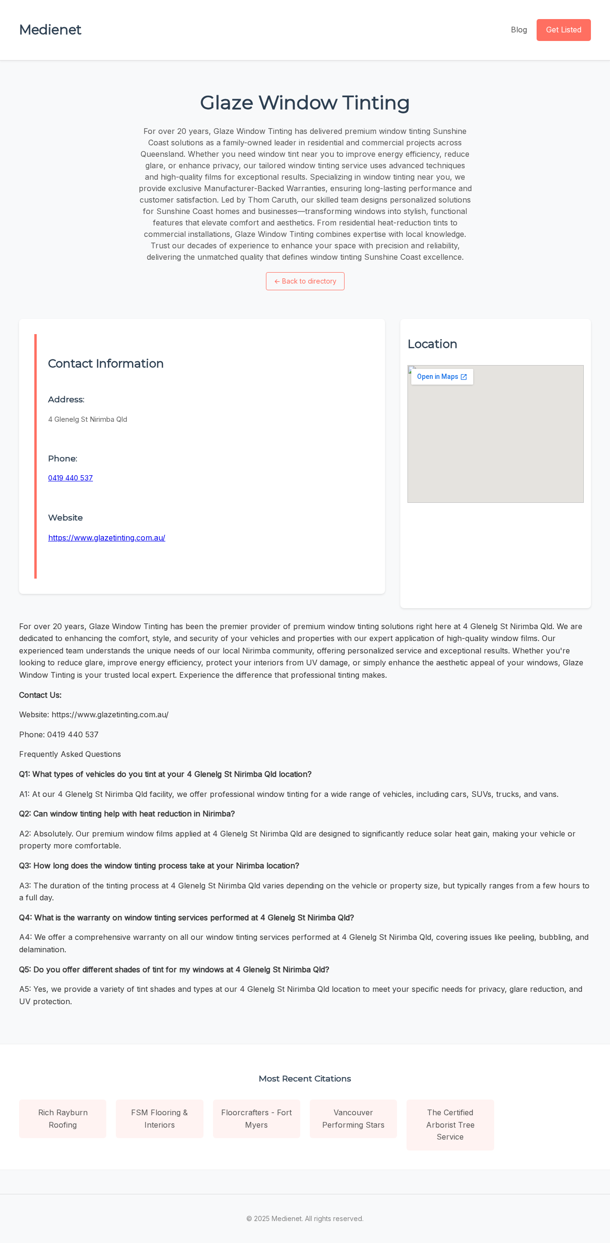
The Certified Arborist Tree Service (450, 1124)
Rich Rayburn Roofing (63, 1119)
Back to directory (305, 281)
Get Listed (563, 29)
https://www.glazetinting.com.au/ (106, 537)
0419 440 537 (70, 477)
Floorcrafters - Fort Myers (256, 1119)
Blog (519, 29)
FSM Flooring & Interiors (159, 1119)
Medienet (50, 29)
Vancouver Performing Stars (353, 1119)
